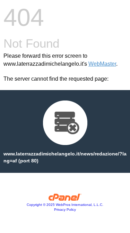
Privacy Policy (65, 209)
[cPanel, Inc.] (65, 199)
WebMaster (102, 64)
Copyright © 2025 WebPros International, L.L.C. (65, 205)
